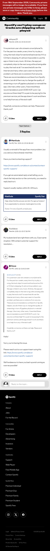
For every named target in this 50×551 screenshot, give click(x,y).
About (8, 408)
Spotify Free (11, 505)
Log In (40, 18)
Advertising (10, 438)
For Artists (10, 429)
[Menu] (46, 18)
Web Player (10, 464)
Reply (39, 118)
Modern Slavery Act (11, 543)
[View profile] (5, 40)
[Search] (35, 18)
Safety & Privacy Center (17, 532)
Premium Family (12, 495)
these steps (31, 10)
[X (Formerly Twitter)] (16, 514)
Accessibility (17, 539)
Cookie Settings (20, 535)
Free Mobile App (12, 469)
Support (9, 460)
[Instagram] (8, 514)
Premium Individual (13, 486)
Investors (9, 443)
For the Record (11, 417)
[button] (46, 40)
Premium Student (13, 500)
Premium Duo (11, 490)
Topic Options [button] (24, 126)
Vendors (9, 448)
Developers (10, 434)
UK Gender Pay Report (12, 546)
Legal (7, 532)
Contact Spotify (12, 474)
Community (12, 18)
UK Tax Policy (22, 543)
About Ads (9, 539)
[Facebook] (23, 514)
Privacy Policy (9, 535)
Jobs (8, 412)
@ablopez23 (11, 275)
